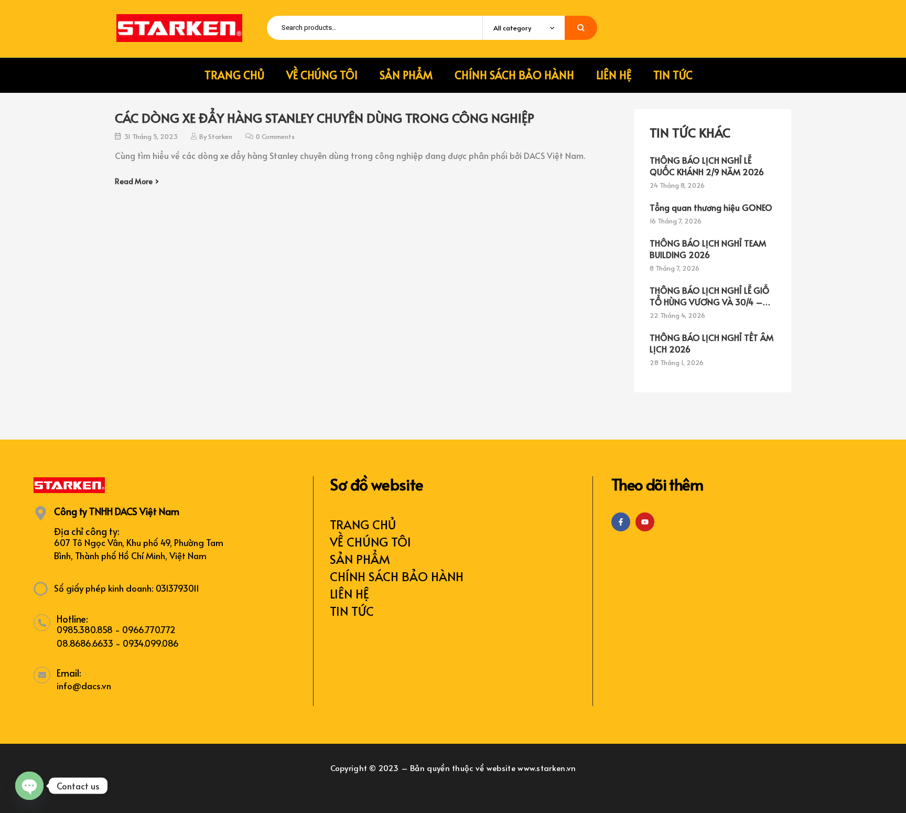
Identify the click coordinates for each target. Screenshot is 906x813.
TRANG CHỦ (363, 524)
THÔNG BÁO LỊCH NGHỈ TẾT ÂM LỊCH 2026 (711, 343)
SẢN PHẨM (360, 559)
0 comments (275, 136)
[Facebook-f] (620, 521)
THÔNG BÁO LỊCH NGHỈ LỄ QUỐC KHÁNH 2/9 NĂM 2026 (707, 165)
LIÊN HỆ (349, 593)
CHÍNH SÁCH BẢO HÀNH (396, 576)
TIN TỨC (352, 611)
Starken (220, 136)
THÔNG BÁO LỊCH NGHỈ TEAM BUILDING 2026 (708, 248)
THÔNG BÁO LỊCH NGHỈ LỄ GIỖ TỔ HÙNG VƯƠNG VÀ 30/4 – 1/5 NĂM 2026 (709, 295)
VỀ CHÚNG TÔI (370, 541)
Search (581, 28)
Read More (134, 181)
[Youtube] (644, 521)
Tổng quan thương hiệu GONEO (711, 207)
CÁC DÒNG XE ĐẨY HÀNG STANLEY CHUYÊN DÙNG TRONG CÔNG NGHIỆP (324, 117)
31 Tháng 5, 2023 (151, 136)
